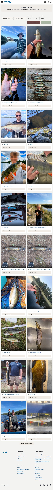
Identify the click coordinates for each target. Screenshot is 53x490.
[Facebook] (40, 485)
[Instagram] (44, 485)
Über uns (37, 467)
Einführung (19, 467)
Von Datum (30, 16)
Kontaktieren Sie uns (39, 469)
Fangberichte (19, 458)
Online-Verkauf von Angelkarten (23, 469)
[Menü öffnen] (2, 2)
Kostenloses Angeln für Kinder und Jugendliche (42, 462)
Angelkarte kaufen (20, 454)
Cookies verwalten (39, 479)
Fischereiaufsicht (20, 473)
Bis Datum (42, 16)
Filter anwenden (45, 22)
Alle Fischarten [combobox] (19, 18)
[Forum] (50, 485)
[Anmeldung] (51, 2)
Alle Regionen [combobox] (6, 18)
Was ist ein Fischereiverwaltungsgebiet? (43, 456)
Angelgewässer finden (21, 456)
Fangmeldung (20, 471)
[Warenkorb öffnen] (49, 2)
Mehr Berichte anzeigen (27, 443)
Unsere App (37, 473)
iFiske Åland (37, 475)
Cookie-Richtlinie (38, 477)
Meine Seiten (19, 460)
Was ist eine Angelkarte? (40, 454)
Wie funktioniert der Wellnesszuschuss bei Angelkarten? (43, 458)
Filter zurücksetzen (35, 22)
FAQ (36, 471)
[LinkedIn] (47, 485)
